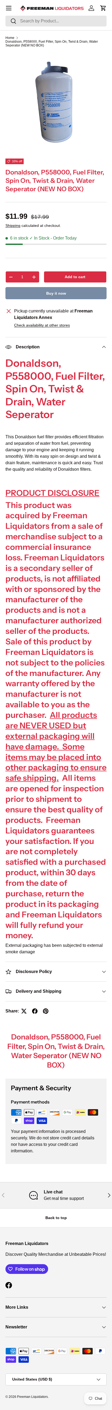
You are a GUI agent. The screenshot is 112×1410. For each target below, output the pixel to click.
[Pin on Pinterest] (45, 1011)
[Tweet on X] (23, 1011)
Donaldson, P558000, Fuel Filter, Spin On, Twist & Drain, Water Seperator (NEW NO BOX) (51, 43)
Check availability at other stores (42, 325)
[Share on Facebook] (34, 1011)
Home (9, 38)
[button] (103, 8)
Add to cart (75, 277)
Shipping (12, 225)
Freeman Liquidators (32, 1397)
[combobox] (56, 21)
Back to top (56, 1218)
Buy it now (56, 293)
